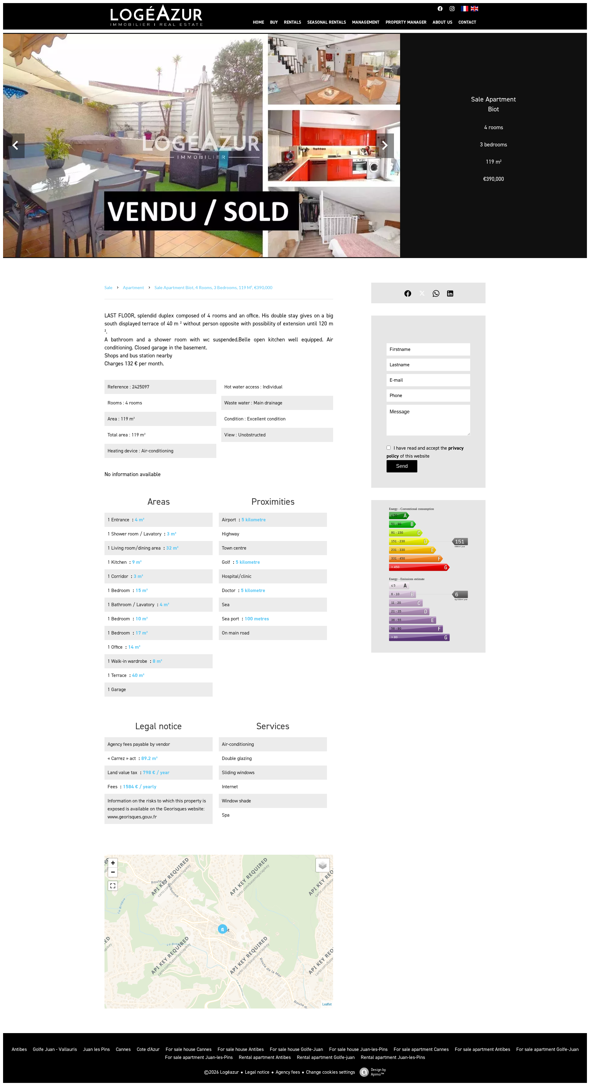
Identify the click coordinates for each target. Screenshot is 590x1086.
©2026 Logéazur (221, 1072)
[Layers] (322, 865)
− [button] (113, 872)
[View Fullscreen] (112, 885)
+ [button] (113, 863)
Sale (108, 287)
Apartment (133, 287)
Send (402, 466)
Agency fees (288, 1072)
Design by (378, 1072)
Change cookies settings (330, 1072)
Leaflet (327, 1004)
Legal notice (257, 1072)
